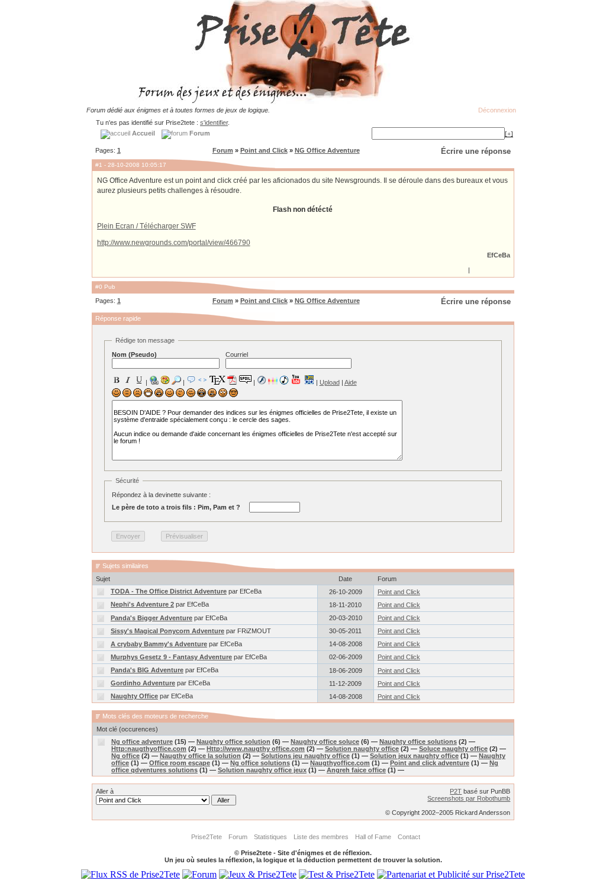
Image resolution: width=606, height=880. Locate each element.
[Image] (165, 380)
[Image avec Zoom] (176, 380)
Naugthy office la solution (200, 755)
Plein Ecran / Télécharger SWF (146, 226)
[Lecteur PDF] (232, 380)
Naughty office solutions (418, 741)
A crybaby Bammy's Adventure (159, 643)
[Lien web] (154, 380)
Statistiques (270, 836)
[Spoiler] (245, 379)
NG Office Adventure (327, 150)
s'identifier (214, 122)
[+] (509, 133)
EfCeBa (498, 255)
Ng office (125, 755)
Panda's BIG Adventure (147, 669)
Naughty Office (134, 696)
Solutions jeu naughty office (305, 755)
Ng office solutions (260, 762)
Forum (222, 150)
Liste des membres (321, 836)
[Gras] (116, 380)
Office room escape (179, 762)
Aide (350, 382)
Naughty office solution (233, 741)
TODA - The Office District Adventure (169, 591)
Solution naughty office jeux (262, 769)
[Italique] (128, 380)
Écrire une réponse (476, 151)
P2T (456, 791)
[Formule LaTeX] (217, 380)
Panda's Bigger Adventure (151, 617)
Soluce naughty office (453, 748)
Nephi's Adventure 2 (142, 604)
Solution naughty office (362, 748)
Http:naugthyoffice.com (148, 748)
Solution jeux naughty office (414, 755)
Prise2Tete (206, 836)
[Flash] (261, 380)
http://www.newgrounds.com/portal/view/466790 (173, 242)
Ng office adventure (142, 741)
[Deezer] (273, 380)
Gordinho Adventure (143, 682)
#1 (98, 165)
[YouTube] (296, 379)
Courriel (236, 354)
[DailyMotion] (309, 380)
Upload (330, 382)
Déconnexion (497, 110)
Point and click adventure (429, 762)
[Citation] (191, 380)
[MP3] (284, 380)
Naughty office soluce (325, 741)
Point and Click (264, 150)
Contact (409, 836)
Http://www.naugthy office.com (256, 748)
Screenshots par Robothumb (468, 798)
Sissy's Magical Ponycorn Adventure (167, 630)
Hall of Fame (373, 836)
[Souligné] (139, 380)
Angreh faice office (356, 769)
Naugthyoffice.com (340, 762)
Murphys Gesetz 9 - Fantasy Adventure (171, 656)
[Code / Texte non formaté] (202, 380)
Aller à (105, 791)
